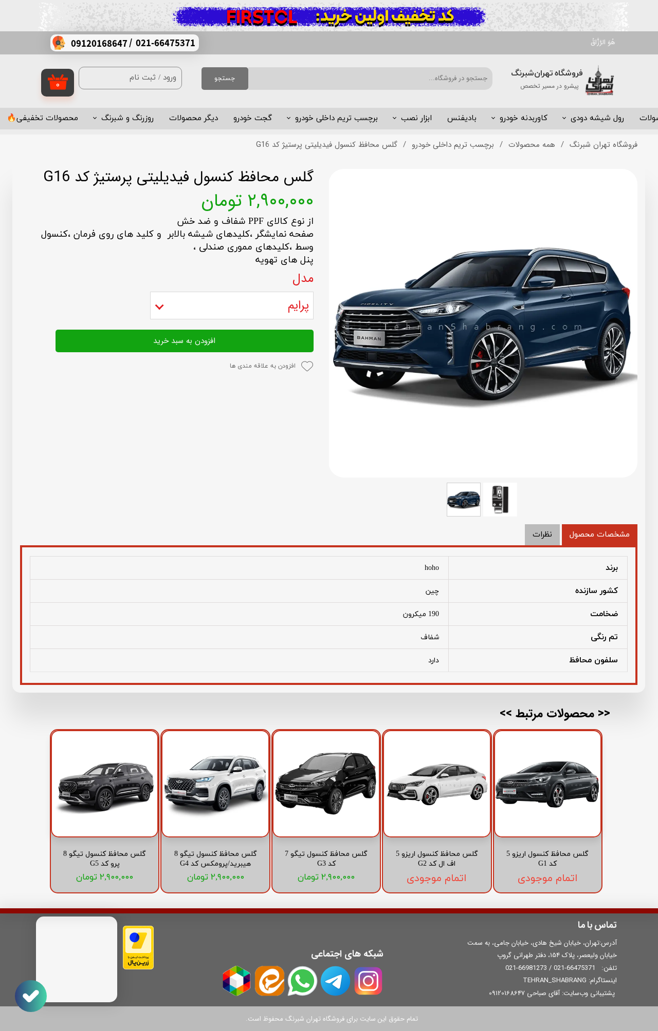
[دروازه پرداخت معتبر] (138, 967)
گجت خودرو (252, 118)
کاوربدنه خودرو (523, 118)
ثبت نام (143, 77)
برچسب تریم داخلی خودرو (336, 118)
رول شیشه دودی (597, 118)
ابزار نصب (416, 118)
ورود (169, 77)
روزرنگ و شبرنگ (127, 118)
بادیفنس (462, 118)
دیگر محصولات (193, 118)
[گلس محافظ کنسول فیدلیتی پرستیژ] (483, 323)
